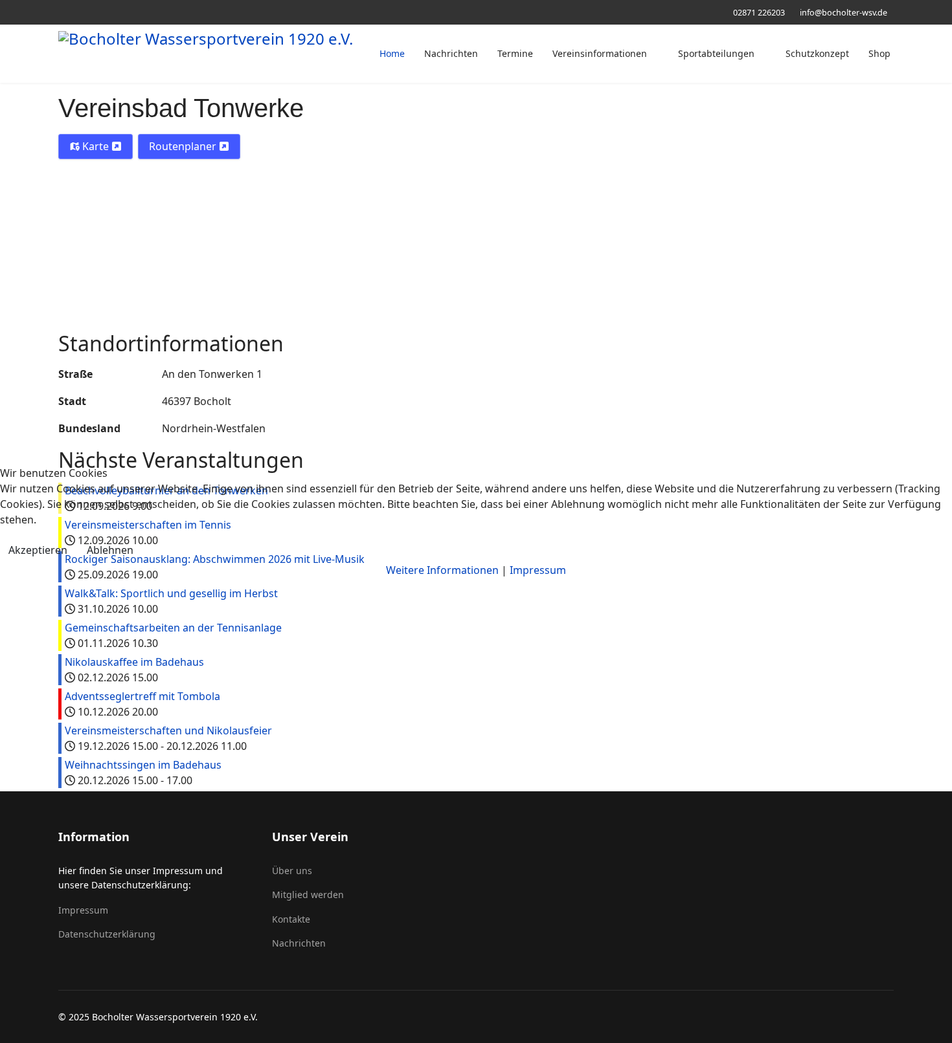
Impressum (538, 570)
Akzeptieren (37, 550)
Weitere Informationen (442, 570)
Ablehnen (110, 550)
